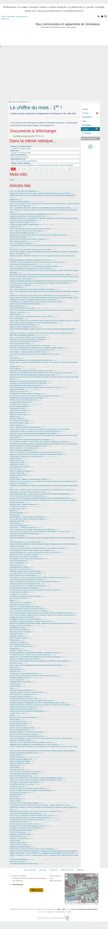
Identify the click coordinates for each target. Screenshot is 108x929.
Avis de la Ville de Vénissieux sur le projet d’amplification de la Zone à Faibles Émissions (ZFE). (40, 498)
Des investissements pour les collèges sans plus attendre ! (28, 586)
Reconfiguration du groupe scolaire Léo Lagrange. (25, 393)
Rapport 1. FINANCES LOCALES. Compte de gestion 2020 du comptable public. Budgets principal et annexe (44, 855)
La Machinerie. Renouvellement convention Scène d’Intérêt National (31, 700)
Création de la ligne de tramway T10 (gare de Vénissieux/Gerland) (30, 790)
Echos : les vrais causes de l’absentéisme (24, 161)
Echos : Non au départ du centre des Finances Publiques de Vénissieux (32, 289)
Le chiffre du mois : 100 (17, 508)
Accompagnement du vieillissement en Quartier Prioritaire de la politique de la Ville (36, 302)
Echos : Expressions (16, 287)
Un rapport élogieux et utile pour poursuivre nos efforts (27, 609)
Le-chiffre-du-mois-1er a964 (23, 136)
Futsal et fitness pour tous (18, 836)
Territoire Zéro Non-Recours (18, 410)
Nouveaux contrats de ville (18, 475)
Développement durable (17, 408)
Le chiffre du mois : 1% (17, 786)
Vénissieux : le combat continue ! (21, 146)
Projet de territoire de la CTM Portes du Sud (23, 707)
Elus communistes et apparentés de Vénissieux (68, 25)
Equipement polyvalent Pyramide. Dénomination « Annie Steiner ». (31, 345)
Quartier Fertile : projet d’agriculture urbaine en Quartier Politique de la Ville (33, 675)
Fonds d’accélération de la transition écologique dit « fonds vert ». (30, 260)
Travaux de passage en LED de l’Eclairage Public (25, 542)
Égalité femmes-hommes (17, 412)
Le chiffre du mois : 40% (17, 713)
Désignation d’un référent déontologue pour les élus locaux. (28, 383)
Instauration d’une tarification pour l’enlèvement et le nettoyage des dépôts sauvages (36, 348)
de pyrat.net (50, 911)
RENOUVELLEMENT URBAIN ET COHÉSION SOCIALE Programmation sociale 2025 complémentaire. (42, 256)
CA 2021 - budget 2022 (17, 680)
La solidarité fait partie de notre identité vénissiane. (26, 573)
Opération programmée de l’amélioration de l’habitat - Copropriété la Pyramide (34, 652)
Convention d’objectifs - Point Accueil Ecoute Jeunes (26, 732)
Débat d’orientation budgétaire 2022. (21, 759)
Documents (53, 870)
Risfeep (12, 600)
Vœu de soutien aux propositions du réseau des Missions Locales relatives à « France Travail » (40, 531)
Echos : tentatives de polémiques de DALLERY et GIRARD (28, 611)
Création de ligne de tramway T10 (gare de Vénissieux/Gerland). (30, 817)
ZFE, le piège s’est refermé (18, 241)
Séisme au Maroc (15, 469)
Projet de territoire (15, 686)
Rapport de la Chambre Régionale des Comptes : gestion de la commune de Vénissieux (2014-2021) (41, 623)
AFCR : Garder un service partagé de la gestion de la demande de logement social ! (36, 665)
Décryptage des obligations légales (88, 909)
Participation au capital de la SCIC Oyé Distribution (26, 828)
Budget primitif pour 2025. (18, 306)
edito (38, 201)
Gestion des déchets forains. (19, 561)
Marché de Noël (15, 671)
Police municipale (15, 801)
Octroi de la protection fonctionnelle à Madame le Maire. (27, 496)
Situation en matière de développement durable (24, 659)
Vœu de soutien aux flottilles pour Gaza (22, 233)
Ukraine (12, 715)
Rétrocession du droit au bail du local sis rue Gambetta (27, 339)
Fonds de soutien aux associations (20, 602)
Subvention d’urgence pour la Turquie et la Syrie (25, 571)
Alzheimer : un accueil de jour (19, 838)
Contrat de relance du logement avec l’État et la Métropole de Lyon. (31, 742)
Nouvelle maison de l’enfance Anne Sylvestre (24, 556)
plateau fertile (14, 477)
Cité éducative (14, 797)
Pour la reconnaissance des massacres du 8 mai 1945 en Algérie (30, 268)
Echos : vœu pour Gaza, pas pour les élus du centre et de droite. (30, 228)
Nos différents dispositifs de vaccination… (23, 784)
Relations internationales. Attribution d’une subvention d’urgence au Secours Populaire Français (40, 705)
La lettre (14, 101)
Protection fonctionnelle (17, 473)
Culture (12, 688)
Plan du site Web (30, 870)
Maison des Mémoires (16, 419)
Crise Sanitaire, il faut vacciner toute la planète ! (25, 782)
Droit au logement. (15, 368)
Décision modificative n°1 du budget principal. (24, 448)
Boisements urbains (16, 663)
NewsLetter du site (67, 870)
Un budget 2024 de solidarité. (19, 404)
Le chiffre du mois (15, 226)
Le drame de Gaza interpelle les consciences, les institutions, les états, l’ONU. (34, 354)
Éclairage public (15, 515)
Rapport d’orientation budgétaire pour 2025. (23, 327)
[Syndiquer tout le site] (67, 918)
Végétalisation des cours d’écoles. (20, 682)
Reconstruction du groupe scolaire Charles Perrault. (26, 385)
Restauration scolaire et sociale (19, 604)
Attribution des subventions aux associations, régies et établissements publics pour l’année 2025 (40, 295)
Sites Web (42, 870)
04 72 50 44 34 (18, 884)
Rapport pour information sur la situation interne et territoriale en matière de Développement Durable (41, 333)
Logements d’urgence (16, 636)
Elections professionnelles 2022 (20, 730)
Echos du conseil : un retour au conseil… (22, 728)
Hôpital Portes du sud (16, 460)
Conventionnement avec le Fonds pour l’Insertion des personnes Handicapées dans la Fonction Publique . (43, 245)
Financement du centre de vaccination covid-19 (24, 824)
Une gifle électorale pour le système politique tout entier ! (27, 820)
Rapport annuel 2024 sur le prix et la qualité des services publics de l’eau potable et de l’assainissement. (42, 195)
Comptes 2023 (14, 366)
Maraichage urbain (15, 794)
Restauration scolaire (16, 634)
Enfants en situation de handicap (20, 471)
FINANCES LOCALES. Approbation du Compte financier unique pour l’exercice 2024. (36, 262)
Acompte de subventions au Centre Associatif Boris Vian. (27, 216)
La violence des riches (17, 757)
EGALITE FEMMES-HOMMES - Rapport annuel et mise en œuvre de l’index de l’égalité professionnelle (42, 329)
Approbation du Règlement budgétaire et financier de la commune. (30, 621)
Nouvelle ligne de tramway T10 (19, 792)
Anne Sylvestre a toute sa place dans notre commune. (27, 558)
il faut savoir (74, 909)
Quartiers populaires (16, 425)
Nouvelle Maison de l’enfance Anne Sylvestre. (24, 588)
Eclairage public (15, 648)
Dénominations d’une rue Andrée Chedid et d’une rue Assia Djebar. (31, 249)
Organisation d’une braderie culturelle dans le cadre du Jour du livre (31, 371)
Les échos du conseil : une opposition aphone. (24, 803)
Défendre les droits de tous (18, 726)
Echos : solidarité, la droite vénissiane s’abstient (25, 427)
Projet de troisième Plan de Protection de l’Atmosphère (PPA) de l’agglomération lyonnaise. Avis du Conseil (43, 746)
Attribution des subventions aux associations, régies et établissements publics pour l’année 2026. (40, 193)
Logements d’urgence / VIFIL (19, 650)
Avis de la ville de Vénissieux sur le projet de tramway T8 (27, 239)
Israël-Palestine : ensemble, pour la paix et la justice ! (26, 456)
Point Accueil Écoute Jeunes (19, 157)
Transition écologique (16, 512)
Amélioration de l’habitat (17, 642)
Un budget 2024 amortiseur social (20, 402)
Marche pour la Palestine (17, 861)
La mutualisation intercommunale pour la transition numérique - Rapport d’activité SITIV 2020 (39, 805)
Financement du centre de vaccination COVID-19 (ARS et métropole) (31, 849)
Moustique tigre (14, 523)
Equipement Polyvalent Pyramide (20, 740)
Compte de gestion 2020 (17, 842)
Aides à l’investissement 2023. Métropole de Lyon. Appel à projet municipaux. (34, 581)
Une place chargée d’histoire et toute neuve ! (24, 863)
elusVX (12, 180)
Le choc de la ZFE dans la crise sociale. (22, 308)
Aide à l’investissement (17, 563)
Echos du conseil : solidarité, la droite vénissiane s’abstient (28, 479)
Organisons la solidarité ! (17, 389)
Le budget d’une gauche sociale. (21, 148)
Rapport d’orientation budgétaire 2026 (21, 222)
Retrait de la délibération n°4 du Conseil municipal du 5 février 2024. (31, 360)
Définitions (80, 870)
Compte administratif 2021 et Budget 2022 (23, 709)
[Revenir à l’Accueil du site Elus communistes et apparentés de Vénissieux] (15, 24)
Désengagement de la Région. (19, 567)
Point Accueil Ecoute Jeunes (19, 845)
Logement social (15, 314)
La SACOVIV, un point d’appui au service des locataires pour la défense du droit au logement (39, 661)
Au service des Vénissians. (18, 506)
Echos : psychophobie (16, 318)
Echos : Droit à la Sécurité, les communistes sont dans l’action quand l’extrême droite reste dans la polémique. (44, 291)
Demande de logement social (19, 423)
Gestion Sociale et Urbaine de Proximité (22, 325)
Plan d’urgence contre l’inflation (19, 421)
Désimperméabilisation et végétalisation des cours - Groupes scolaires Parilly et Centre (37, 703)
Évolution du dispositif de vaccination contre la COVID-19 (28, 788)
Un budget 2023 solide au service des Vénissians (25, 596)
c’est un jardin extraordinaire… (19, 859)
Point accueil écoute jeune (18, 832)
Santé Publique (14, 767)
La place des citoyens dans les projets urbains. (24, 224)
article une (33, 201)
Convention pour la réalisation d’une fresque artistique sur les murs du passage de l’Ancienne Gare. (41, 373)
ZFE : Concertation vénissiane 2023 (21, 646)
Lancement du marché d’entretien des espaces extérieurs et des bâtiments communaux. (37, 548)
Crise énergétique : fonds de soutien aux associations (26, 517)
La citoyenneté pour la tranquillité (20, 285)
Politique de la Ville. (16, 565)
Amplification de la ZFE (17, 462)
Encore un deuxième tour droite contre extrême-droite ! (27, 711)
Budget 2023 (14, 510)
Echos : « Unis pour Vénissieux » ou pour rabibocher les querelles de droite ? (34, 266)
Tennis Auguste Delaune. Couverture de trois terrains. (26, 579)
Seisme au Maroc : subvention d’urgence (22, 504)
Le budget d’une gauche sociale (21, 153)
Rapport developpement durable (20, 761)
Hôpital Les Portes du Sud (18, 414)
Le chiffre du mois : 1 (16, 458)
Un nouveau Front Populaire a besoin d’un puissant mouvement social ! (32, 350)
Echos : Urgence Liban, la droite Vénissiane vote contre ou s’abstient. (31, 316)
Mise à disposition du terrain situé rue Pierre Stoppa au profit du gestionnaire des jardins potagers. (40, 274)
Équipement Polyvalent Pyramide (20, 834)
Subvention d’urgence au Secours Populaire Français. (27, 692)
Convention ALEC (15, 684)
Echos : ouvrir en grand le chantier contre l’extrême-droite (28, 337)
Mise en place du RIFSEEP (18, 598)
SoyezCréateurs (61, 911)
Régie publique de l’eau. (18, 159)
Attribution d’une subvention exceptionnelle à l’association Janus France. (32, 375)
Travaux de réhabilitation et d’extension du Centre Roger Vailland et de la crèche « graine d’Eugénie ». (42, 738)
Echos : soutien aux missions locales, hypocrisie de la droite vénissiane (32, 529)
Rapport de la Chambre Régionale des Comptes (25, 606)
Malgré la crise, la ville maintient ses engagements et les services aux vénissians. (35, 657)
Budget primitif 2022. (16, 755)
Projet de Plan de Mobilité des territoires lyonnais (25, 304)
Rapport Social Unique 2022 (18, 391)
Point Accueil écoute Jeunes (18, 721)
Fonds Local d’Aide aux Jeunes (19, 343)
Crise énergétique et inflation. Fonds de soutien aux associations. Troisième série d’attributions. (40, 442)
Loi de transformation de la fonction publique (24, 774)
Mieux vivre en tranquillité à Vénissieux (22, 335)
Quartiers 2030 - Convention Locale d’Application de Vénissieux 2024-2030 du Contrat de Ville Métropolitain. (44, 362)
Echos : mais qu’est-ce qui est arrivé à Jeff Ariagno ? (26, 231)
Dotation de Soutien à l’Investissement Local (24, 400)
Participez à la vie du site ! (97, 923)
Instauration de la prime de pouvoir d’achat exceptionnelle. (28, 381)
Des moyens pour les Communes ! (20, 632)
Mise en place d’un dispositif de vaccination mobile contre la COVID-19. (32, 815)
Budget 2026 (15, 150)
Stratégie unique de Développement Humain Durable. (26, 398)
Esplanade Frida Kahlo (17, 521)
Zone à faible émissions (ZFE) (19, 644)
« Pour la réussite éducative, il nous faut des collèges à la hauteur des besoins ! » (35, 590)
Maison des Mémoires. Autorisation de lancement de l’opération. (30, 439)
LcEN (63, 909)
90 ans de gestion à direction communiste (23, 264)
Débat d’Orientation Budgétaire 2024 (21, 450)
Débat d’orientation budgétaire (19, 406)
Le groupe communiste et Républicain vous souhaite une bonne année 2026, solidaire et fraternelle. (42, 165)
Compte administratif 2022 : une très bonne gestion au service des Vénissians (34, 552)
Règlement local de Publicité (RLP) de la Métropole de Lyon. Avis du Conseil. (34, 744)
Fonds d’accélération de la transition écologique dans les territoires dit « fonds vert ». (36, 387)
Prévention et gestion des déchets (20, 690)
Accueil (85, 109)
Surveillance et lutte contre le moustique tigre (24, 533)
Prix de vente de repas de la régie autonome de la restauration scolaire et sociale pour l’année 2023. (41, 613)
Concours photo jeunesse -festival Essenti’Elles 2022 (26, 736)
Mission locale (14, 667)
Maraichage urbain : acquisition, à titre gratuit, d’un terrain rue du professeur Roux (35, 811)
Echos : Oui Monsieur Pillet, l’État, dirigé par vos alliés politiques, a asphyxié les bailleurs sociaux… (41, 208)
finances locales (15, 840)
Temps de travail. (15, 765)
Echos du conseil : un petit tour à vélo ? (22, 694)
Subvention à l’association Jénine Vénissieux (24, 341)
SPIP (70, 911)
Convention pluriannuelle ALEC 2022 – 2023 (24, 698)
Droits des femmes (15, 669)
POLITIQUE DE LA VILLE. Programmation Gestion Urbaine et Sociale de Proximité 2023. (38, 577)
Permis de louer (15, 358)
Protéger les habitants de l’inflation (20, 625)
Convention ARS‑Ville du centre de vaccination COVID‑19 (28, 826)
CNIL (59, 909)
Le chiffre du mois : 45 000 (18, 594)
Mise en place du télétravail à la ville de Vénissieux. (26, 813)
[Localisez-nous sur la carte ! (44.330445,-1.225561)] (90, 147)
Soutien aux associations (18, 155)
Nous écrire (37, 890)
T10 (11, 356)
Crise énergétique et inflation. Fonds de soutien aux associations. (30, 550)
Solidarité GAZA (15, 416)
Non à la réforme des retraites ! (19, 592)
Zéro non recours (15, 799)
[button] (98, 17)
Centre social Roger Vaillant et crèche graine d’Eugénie (27, 519)
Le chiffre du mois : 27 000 (18, 822)
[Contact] (102, 17)
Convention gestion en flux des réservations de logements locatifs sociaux (33, 433)
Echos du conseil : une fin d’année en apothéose (25, 771)
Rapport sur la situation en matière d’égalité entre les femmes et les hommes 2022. (36, 452)
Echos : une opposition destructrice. (21, 243)
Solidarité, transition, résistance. (21, 163)
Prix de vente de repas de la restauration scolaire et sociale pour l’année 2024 (34, 396)
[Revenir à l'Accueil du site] (10, 102)
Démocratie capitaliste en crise (19, 677)
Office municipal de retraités (18, 638)
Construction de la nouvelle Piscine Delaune (23, 673)
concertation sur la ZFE (17, 769)
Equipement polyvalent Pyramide (20, 847)
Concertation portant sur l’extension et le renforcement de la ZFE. (30, 655)
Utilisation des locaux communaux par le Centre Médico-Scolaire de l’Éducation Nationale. (38, 235)
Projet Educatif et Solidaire (18, 237)
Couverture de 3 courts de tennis (20, 569)
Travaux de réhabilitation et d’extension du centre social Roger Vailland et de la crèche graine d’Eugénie (42, 538)
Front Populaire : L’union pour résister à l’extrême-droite (27, 352)
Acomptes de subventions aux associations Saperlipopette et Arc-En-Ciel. (33, 214)
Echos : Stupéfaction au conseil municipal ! (23, 575)
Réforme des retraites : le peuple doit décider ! (24, 554)
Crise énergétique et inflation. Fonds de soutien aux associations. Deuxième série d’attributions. (40, 494)
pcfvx (56, 817)
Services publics (15, 719)
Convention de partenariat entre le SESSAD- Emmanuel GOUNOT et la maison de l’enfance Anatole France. (44, 485)
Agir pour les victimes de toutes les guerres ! (24, 717)
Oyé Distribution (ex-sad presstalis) (21, 830)
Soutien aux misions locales (18, 525)
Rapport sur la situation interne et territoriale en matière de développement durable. (36, 454)
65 (70, 169)
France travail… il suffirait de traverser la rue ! (24, 527)
